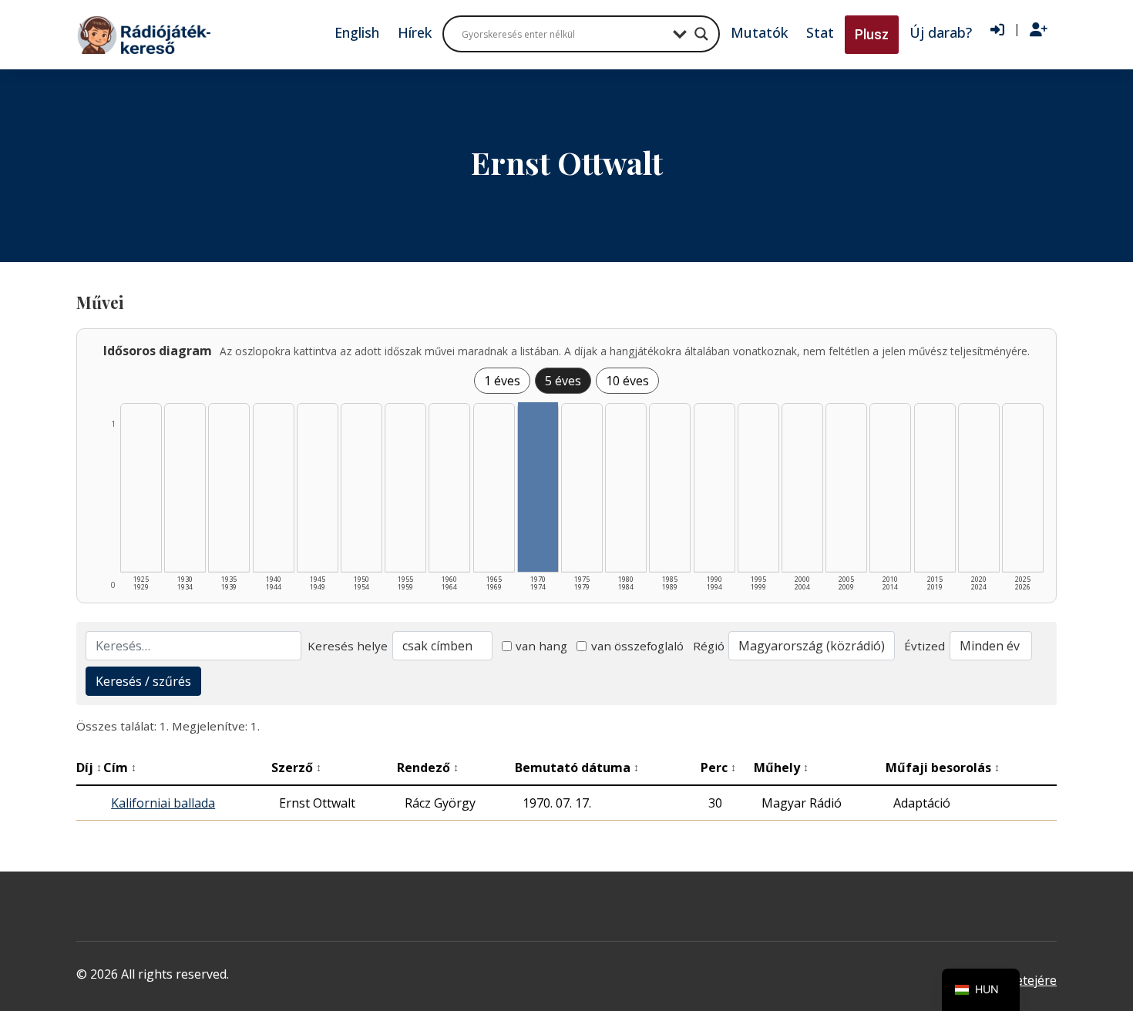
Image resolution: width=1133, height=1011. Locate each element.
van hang (541, 645)
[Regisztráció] (1038, 30)
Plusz (872, 34)
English (357, 32)
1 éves (502, 380)
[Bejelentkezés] (997, 30)
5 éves (563, 380)
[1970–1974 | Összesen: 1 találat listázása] (538, 487)
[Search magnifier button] (701, 34)
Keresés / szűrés (143, 681)
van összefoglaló (637, 645)
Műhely (781, 767)
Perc (718, 767)
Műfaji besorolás (943, 767)
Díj (89, 767)
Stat (820, 32)
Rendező (428, 767)
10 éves (627, 380)
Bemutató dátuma (577, 767)
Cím (119, 767)
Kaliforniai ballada (163, 802)
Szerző (296, 767)
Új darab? (940, 32)
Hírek (415, 32)
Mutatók (759, 32)
